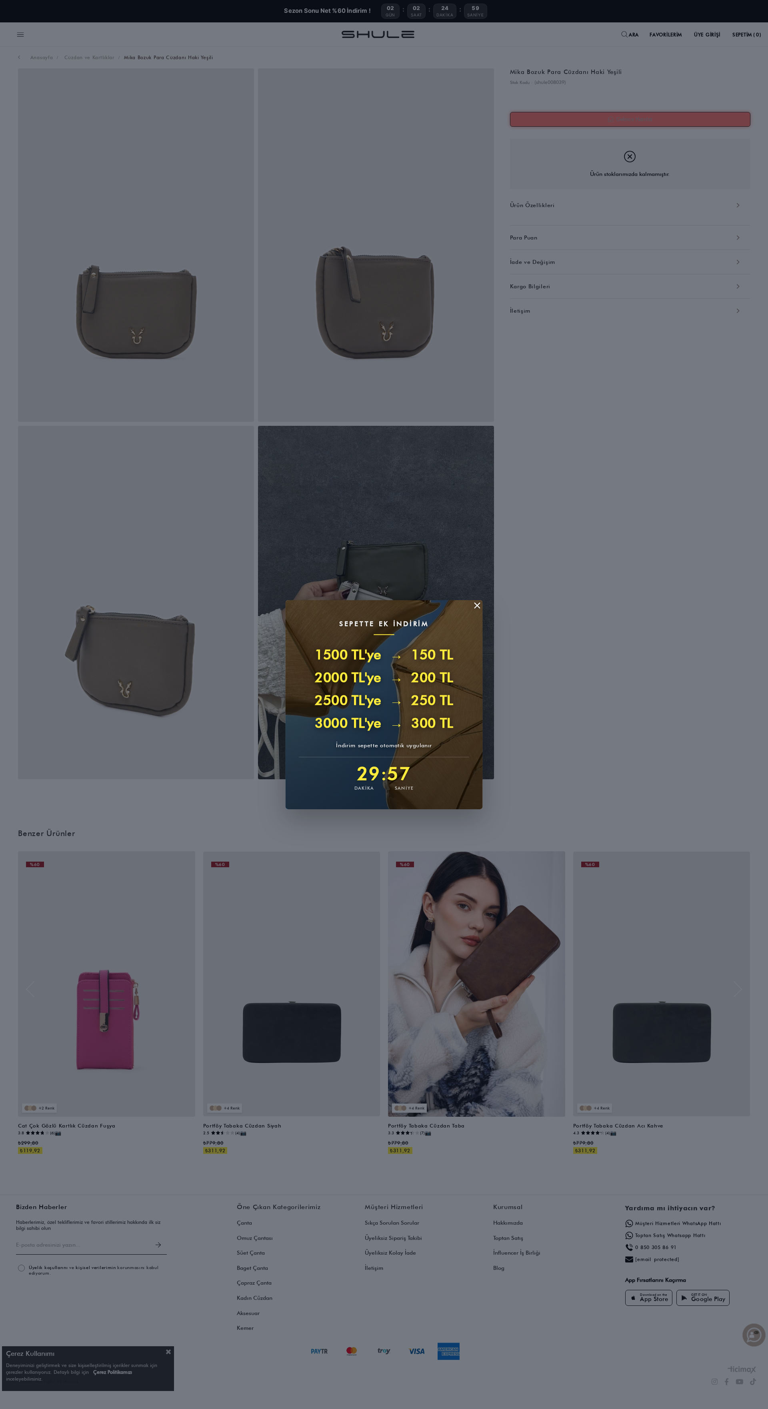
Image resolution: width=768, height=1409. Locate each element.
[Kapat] (477, 605)
